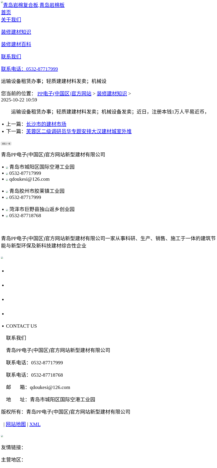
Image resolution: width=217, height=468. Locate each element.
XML (35, 424)
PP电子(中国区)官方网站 (64, 93)
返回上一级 (6, 144)
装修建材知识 (112, 93)
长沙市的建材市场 (46, 124)
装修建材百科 (23, 299)
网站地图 (16, 424)
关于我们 (18, 270)
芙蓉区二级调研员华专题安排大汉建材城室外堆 (79, 131)
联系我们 (18, 313)
